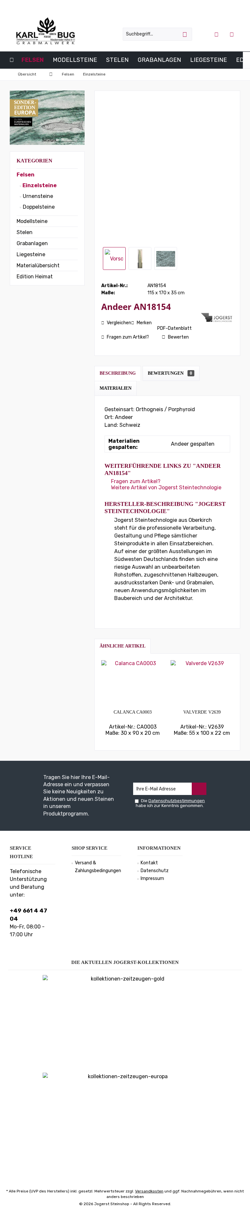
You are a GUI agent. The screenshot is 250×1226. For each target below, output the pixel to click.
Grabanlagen (32, 243)
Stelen (25, 232)
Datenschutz (155, 870)
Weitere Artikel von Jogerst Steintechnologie (165, 487)
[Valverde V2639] (202, 683)
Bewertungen (170, 373)
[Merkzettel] (232, 34)
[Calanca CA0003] (132, 683)
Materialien (116, 388)
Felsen (26, 175)
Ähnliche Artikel (123, 646)
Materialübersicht (38, 265)
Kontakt (149, 863)
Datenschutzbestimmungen (176, 800)
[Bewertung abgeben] (150, 315)
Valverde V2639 (202, 712)
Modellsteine (32, 221)
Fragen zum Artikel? (127, 337)
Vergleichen (118, 323)
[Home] (12, 60)
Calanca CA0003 (133, 712)
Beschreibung (118, 373)
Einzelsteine (39, 185)
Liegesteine (31, 254)
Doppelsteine (38, 207)
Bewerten (178, 337)
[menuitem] (232, 34)
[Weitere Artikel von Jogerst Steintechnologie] (217, 317)
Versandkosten (149, 1191)
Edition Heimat (35, 276)
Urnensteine (37, 196)
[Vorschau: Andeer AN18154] (114, 258)
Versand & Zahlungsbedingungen (98, 866)
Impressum (152, 878)
